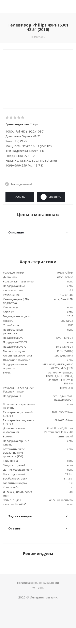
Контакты (38, 587)
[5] (23, 117)
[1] (7, 117)
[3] (15, 117)
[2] (11, 117)
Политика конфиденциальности (38, 583)
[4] (19, 117)
